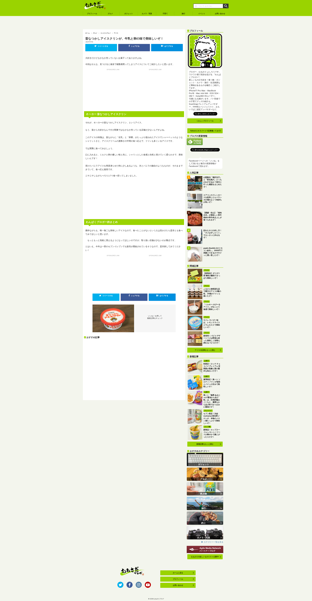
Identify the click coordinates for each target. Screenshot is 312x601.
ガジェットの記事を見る (205, 459)
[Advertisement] (156, 22)
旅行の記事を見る (205, 503)
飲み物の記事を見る (205, 488)
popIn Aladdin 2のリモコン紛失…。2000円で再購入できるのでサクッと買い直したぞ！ (213, 251)
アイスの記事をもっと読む (205, 350)
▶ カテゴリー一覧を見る (212, 542)
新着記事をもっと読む (205, 444)
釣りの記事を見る (205, 518)
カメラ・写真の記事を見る (205, 532)
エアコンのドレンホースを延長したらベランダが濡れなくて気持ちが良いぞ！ (212, 198)
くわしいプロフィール (205, 121)
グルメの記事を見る (205, 474)
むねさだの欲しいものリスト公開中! (205, 557)
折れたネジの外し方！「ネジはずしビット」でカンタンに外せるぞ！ (212, 234)
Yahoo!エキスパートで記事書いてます (205, 131)
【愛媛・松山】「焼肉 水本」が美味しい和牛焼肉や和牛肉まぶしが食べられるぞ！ (212, 216)
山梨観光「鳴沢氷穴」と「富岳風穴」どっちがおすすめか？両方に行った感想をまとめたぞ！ (212, 182)
